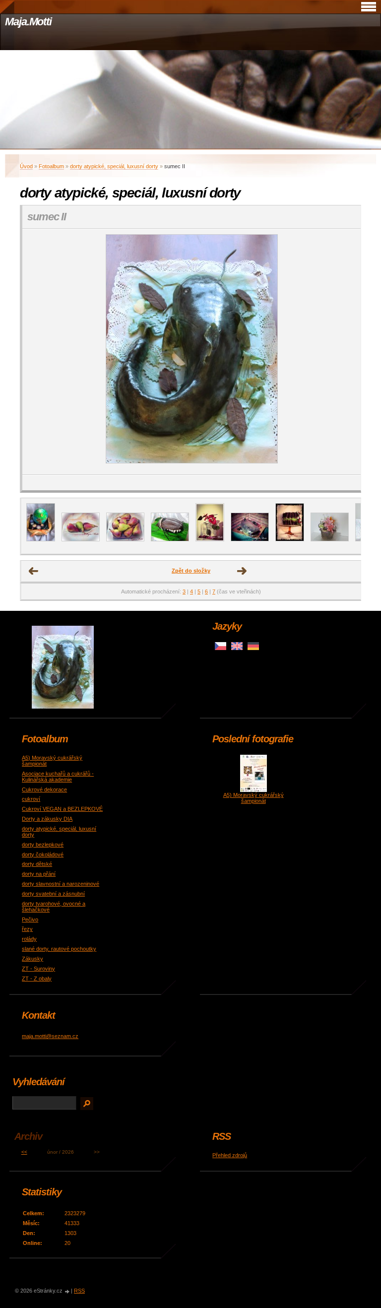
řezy (27, 929)
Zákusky (32, 959)
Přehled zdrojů (229, 1155)
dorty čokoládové (43, 854)
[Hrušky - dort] (125, 539)
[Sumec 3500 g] (250, 539)
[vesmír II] (40, 539)
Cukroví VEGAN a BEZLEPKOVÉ (62, 809)
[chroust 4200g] (170, 539)
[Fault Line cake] (289, 539)
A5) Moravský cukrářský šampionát (253, 798)
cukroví (31, 799)
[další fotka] (344, 351)
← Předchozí (33, 571)
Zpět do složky (191, 571)
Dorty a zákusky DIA (47, 819)
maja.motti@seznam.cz (50, 1036)
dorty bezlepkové (43, 845)
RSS (79, 1291)
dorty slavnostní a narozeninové (60, 884)
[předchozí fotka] (38, 351)
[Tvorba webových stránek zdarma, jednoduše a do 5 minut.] (67, 1291)
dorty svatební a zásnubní (53, 894)
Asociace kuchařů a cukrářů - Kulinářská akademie (58, 777)
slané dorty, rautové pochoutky (59, 949)
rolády (29, 939)
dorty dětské (37, 864)
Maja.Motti (28, 21)
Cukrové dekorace (44, 789)
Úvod (26, 166)
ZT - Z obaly (37, 978)
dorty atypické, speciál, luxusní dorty (114, 166)
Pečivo (30, 919)
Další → (242, 571)
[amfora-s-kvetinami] (330, 539)
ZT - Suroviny (38, 969)
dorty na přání (39, 874)
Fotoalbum (51, 166)
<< (24, 1152)
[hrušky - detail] (81, 539)
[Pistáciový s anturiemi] (209, 539)
